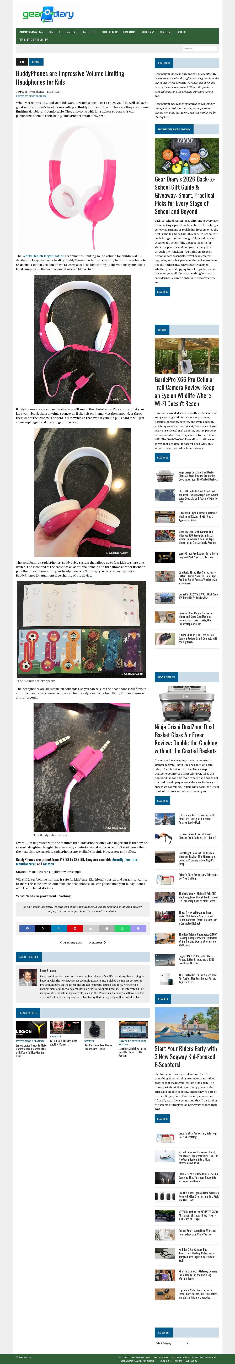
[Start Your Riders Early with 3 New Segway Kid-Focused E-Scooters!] (187, 1041)
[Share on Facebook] (27, 928)
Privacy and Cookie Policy (204, 1357)
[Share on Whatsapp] (122, 928)
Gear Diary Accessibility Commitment (138, 1360)
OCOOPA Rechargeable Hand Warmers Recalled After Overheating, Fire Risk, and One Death (199, 1196)
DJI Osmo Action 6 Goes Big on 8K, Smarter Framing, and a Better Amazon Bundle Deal (197, 818)
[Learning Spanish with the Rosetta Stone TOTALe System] (133, 1036)
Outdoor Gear (109, 32)
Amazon (48, 863)
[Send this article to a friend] (91, 928)
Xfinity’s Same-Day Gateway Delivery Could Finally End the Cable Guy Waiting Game (198, 1275)
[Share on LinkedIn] (59, 928)
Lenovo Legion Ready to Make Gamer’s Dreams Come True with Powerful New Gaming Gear (31, 1050)
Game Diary (147, 32)
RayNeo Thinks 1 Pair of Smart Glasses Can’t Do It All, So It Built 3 (197, 836)
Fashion (181, 32)
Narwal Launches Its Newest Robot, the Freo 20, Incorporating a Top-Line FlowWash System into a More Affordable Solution (198, 1157)
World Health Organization (43, 256)
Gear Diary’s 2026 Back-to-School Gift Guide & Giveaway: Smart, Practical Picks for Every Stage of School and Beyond (185, 194)
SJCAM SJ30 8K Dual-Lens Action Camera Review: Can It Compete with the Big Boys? (198, 638)
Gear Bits (55, 1036)
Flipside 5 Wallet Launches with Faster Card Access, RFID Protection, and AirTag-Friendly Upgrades (198, 1293)
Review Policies (161, 1357)
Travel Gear (54, 91)
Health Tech (88, 32)
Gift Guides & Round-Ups (33, 40)
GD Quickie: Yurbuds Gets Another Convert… (63, 1043)
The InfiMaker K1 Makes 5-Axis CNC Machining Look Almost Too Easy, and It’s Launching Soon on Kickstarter (198, 897)
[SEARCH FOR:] (200, 48)
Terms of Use (165, 1360)
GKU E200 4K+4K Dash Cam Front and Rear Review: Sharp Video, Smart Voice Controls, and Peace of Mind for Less (198, 496)
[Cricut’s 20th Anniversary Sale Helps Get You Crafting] (165, 882)
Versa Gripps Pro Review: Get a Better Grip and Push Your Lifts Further (199, 555)
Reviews (89, 1041)
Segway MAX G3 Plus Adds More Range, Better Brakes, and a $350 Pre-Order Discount (197, 959)
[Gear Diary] (48, 14)
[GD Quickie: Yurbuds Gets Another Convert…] (65, 1032)
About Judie (123, 1357)
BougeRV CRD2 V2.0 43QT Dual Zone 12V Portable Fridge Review (198, 596)
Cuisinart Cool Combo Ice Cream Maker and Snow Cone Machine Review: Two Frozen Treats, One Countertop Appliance (196, 618)
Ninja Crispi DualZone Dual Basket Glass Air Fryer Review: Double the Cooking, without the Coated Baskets (198, 476)
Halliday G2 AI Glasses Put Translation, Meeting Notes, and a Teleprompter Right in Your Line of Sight (197, 1255)
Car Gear (71, 32)
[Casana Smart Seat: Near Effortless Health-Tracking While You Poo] (165, 1238)
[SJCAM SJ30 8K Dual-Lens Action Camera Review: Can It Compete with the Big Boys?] (165, 642)
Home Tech (55, 32)
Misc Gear (165, 32)
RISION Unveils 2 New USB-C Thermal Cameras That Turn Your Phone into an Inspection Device (198, 1177)
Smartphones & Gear (31, 32)
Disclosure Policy (180, 1357)
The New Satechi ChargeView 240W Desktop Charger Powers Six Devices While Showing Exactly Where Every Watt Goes (198, 939)
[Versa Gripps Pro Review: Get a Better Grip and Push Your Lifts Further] (165, 561)
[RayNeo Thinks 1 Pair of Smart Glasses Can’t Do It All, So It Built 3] (165, 842)
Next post (95, 942)
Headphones (36, 91)
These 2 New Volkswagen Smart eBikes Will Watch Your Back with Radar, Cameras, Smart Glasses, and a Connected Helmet (198, 917)
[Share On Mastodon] (138, 928)
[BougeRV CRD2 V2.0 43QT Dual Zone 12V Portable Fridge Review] (165, 602)
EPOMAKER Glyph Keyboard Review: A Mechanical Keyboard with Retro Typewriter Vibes (198, 516)
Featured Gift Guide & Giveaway (174, 129)
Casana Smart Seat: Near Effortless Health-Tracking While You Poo (197, 1232)
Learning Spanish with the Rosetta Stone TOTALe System (132, 1052)
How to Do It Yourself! (132, 1041)
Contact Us (191, 1360)
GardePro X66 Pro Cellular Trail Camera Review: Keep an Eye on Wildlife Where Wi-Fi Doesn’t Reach (184, 391)
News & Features (34, 1041)
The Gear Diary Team (141, 1357)
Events (20, 1041)
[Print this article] (107, 928)
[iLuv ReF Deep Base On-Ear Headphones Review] (94, 1036)
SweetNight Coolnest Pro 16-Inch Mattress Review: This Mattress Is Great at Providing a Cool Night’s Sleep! (197, 858)
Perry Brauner (37, 96)
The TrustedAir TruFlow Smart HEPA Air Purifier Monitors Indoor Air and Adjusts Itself (198, 978)
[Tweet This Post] (43, 928)
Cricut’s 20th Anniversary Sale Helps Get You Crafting (198, 876)
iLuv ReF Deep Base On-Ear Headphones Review (98, 1047)
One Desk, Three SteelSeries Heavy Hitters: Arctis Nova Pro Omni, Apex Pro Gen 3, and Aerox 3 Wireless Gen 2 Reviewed (198, 577)
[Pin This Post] (75, 928)
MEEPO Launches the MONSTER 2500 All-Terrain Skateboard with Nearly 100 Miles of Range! (198, 1215)
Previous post (72, 942)
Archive (178, 1360)
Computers (129, 32)
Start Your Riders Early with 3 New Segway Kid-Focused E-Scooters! (186, 1056)
